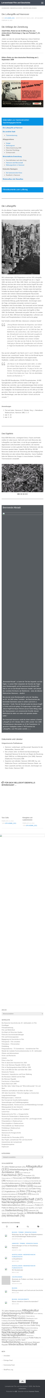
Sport (23, 1340)
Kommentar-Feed (9, 1365)
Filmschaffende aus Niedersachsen (13, 1126)
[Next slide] (41, 478)
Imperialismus (11, 1189)
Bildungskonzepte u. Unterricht (11, 1098)
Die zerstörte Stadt (9, 131)
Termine (21, 1232)
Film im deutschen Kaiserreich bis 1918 (14, 1063)
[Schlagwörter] (38, 1227)
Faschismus (12, 1175)
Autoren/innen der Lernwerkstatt (12, 1142)
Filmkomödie (19, 1178)
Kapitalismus (12, 1191)
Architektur (10, 1172)
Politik (39, 1205)
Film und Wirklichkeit (8, 1030)
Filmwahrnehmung (7, 1027)
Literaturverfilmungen (11, 1197)
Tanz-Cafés (5, 817)
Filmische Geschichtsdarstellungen (13, 1034)
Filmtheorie (11, 1181)
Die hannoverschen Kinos (14, 173)
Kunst (35, 1194)
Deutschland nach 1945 (9, 1084)
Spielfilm (33, 1208)
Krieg (36, 1191)
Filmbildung (5, 1046)
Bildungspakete (23, 1299)
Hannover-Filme (19, 1185)
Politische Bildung (9, 1208)
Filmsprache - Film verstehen (11, 1042)
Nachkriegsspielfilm (17, 1202)
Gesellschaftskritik (9, 1323)
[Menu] (42, 3)
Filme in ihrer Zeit (7, 1060)
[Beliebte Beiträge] (17, 1227)
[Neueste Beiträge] (7, 1227)
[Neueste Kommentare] (27, 1227)
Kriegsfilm (24, 1194)
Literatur (4, 1058)
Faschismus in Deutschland (10, 1081)
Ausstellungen (17, 1254)
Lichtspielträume (17, 1259)
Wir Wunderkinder (17, 1270)
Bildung (14, 1232)
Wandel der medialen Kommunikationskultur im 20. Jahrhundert (22, 1051)
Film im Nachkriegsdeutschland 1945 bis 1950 (16, 1067)
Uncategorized (17, 1277)
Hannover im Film (7, 1130)
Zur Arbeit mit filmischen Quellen (12, 1032)
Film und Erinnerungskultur (10, 1037)
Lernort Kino (5, 1111)
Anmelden (7, 1356)
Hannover (5, 8)
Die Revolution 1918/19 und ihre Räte (13, 1077)
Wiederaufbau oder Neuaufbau (13, 179)
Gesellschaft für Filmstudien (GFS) (13, 1137)
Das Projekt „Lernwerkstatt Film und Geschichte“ (17, 1140)
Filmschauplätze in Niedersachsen (12, 1123)
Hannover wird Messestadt (14, 163)
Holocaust (6, 1325)
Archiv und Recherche (9, 1055)
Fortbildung (27, 1181)
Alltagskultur (30, 1310)
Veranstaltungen (30, 1232)
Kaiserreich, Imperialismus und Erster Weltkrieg (17, 1074)
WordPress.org (8, 1369)
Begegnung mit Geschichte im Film (13, 1039)
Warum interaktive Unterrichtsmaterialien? (25, 1301)
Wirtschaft (16, 1215)
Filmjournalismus (7, 1178)
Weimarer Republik (18, 1213)
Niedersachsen (16, 8)
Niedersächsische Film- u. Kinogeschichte (15, 1114)
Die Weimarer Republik (9, 1079)
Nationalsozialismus (13, 1205)
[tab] (18, 494)
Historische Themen (8, 1072)
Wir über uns (6, 1135)
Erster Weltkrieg (25, 1172)
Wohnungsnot (10, 145)
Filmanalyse (29, 1175)
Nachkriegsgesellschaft (22, 1199)
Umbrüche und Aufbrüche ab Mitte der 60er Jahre (17, 1090)
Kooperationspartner (8, 1144)
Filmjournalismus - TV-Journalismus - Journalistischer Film (20, 1048)
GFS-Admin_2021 (10, 18)
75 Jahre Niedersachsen (13, 1167)
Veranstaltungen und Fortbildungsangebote (15, 1102)
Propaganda (23, 1208)
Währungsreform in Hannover (15, 165)
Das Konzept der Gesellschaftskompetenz (15, 1100)
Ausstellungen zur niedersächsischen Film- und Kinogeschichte (22, 1119)
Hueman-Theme (34, 1391)
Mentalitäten (24, 1196)
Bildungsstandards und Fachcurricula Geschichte (27, 1290)
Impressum (5, 1147)
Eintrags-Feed (8, 1360)
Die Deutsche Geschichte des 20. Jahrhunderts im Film (19, 1023)
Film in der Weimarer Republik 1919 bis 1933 (16, 1065)
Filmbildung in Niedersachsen (11, 1128)
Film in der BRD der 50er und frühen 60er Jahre (16, 1069)
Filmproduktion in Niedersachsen (12, 1121)
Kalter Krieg (35, 1325)
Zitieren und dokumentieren (10, 1053)
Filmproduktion (18, 1318)
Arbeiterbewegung (21, 1169)
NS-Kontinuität (30, 1205)
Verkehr (5, 1213)
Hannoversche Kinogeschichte (11, 1133)
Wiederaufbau (16, 1344)
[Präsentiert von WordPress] (16, 1391)
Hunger (8, 143)
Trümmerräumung (11, 135)
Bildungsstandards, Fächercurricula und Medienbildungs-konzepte (22, 1105)
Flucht (20, 1181)
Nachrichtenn (38, 1202)
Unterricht (33, 1210)
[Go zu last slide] (3, 478)
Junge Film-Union (24, 1189)
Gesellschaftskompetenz (13, 1183)
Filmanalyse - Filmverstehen (11, 1044)
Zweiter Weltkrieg (30, 8)
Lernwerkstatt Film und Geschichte (15, 3)
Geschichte (36, 1181)
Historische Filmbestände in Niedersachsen (15, 1116)
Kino (25, 1191)
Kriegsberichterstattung (9, 1194)
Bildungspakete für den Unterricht (12, 1107)
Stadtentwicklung (16, 1210)
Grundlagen (5, 1025)
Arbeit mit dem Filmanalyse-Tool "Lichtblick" (16, 1109)
